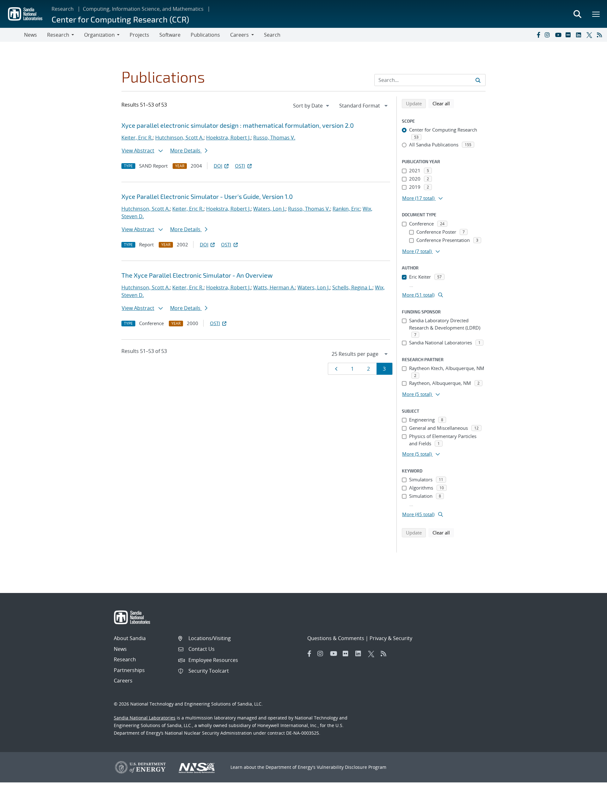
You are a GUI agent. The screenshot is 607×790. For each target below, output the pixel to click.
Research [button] (58, 34)
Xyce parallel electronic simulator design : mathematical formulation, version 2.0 (237, 125)
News (30, 34)
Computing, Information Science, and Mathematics (143, 8)
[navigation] (311, 105)
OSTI (240, 166)
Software (170, 34)
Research (63, 8)
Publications (205, 34)
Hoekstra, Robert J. (228, 137)
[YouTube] (559, 35)
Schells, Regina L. (352, 287)
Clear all (443, 103)
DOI (218, 166)
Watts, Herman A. (274, 287)
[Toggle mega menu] (596, 14)
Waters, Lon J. (269, 208)
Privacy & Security (391, 638)
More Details (186, 150)
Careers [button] (239, 34)
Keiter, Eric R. (137, 137)
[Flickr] (569, 35)
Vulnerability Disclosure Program (351, 767)
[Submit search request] (478, 80)
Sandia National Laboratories (144, 718)
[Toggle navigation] (12, 35)
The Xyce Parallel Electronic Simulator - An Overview (197, 275)
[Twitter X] (590, 35)
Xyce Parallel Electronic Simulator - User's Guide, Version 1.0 (207, 196)
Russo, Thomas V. (274, 137)
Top (588, 782)
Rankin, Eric (346, 208)
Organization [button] (99, 34)
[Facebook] (538, 35)
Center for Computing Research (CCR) (120, 19)
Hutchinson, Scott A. (179, 137)
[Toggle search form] (577, 14)
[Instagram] (548, 35)
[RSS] (600, 35)
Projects (139, 34)
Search (272, 34)
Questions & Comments (335, 638)
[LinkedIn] (580, 35)
